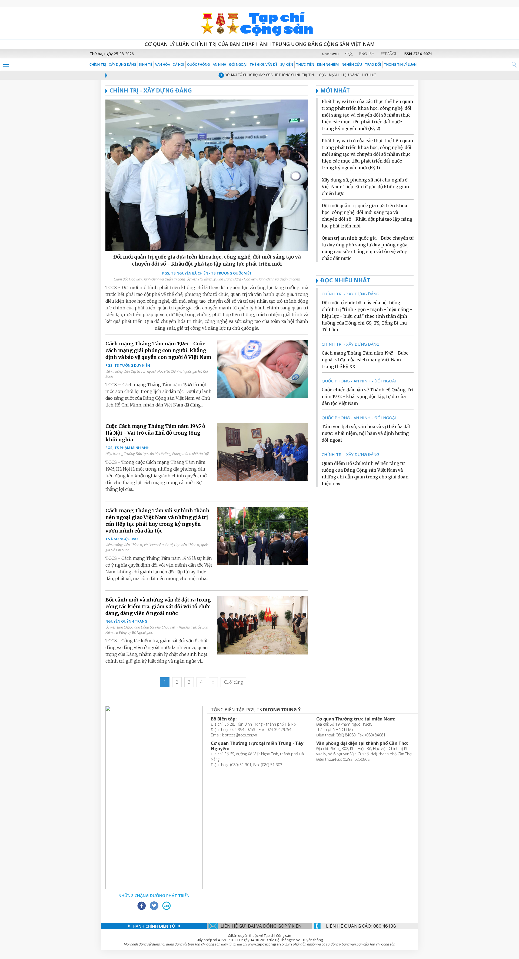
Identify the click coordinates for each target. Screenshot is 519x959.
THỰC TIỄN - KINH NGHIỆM (317, 64)
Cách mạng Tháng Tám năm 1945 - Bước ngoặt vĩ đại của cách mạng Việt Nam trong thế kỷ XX (365, 359)
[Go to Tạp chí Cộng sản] (259, 23)
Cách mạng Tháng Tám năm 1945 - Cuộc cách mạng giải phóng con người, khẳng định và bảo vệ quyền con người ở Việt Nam (158, 350)
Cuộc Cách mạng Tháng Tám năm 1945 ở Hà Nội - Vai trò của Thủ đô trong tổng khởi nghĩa (155, 433)
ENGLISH (366, 53)
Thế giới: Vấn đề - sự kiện (271, 64)
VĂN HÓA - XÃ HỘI (169, 64)
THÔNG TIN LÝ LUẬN (400, 64)
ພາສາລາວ (330, 53)
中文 (349, 53)
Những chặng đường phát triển (153, 895)
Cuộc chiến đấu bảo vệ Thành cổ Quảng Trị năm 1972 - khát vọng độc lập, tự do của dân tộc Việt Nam (367, 396)
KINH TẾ (145, 64)
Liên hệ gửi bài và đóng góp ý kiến (261, 926)
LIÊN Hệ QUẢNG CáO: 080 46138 (361, 926)
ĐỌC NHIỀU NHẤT (345, 280)
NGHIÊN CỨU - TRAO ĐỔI (361, 64)
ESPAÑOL (389, 53)
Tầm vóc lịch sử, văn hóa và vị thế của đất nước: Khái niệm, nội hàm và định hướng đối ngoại (366, 433)
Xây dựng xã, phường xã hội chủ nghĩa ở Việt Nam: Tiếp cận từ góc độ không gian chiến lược (365, 186)
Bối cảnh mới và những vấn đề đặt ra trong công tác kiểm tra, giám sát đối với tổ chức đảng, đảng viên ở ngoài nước (158, 606)
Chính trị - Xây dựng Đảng (112, 64)
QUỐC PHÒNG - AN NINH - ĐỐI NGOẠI (217, 64)
